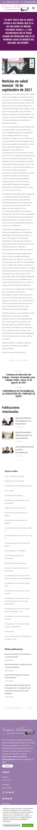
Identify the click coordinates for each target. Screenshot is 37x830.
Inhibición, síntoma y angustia (15, 508)
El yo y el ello (9, 491)
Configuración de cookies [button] (12, 825)
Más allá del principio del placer (15, 563)
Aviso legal (6, 803)
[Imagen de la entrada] (7, 421)
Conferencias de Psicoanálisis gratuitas (18, 486)
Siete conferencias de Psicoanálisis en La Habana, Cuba (18, 637)
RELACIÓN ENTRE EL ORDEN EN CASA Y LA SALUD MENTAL (23, 435)
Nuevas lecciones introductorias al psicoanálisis (17, 569)
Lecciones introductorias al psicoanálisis (14, 556)
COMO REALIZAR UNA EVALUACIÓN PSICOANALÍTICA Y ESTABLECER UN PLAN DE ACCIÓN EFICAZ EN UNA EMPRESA (18, 689)
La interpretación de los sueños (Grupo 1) (18, 529)
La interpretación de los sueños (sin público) (17, 544)
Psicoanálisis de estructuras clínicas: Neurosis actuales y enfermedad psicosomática (17, 601)
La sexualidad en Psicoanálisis (15, 551)
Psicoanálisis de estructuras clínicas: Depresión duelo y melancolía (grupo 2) (18, 576)
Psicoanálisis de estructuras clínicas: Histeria (17, 592)
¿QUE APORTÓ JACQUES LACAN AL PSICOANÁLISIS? (24, 450)
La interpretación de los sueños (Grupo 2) (18, 536)
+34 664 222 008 (29, 2)
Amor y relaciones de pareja (14, 476)
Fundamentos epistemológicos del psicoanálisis (17, 501)
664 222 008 (6, 788)
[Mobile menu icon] (33, 8)
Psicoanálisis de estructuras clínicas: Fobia (17, 584)
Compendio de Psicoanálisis (14, 481)
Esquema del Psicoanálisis (14, 495)
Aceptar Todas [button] (27, 825)
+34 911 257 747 (12, 2)
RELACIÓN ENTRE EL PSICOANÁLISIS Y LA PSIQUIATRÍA (23, 421)
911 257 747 (6, 780)
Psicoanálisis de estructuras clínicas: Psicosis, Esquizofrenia (17, 625)
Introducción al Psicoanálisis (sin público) (16, 521)
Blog (5, 60)
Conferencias (9, 631)
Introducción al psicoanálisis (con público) (16, 514)
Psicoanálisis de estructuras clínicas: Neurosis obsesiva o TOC (17, 610)
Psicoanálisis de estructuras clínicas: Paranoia (17, 617)
